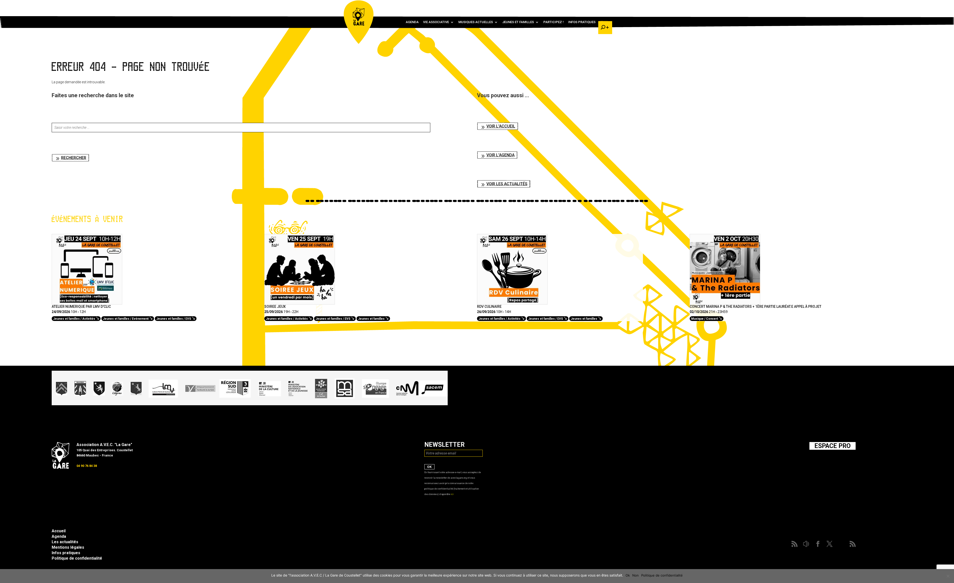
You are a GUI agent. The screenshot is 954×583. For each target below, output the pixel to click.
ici (452, 494)
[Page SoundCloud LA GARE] (575, 5)
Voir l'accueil (500, 126)
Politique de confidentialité (77, 558)
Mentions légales (68, 547)
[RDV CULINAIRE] (512, 302)
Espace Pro (832, 445)
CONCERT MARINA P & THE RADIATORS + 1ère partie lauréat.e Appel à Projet (755, 307)
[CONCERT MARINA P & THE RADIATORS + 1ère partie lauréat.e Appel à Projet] (725, 302)
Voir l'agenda (500, 155)
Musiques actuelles (475, 22)
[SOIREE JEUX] (299, 302)
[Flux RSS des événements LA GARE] (604, 5)
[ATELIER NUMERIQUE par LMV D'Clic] (87, 302)
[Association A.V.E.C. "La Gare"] (60, 467)
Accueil (59, 531)
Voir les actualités (506, 183)
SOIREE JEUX (275, 307)
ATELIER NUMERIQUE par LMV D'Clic (81, 307)
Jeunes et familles (518, 22)
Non (635, 575)
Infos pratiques (582, 22)
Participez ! (553, 22)
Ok (628, 575)
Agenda (412, 22)
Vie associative (436, 22)
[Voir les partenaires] (250, 404)
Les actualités (65, 541)
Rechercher (73, 157)
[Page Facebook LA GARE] (582, 5)
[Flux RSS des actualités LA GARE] (568, 5)
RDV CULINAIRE (489, 307)
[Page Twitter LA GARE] (590, 5)
